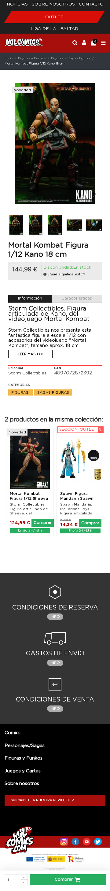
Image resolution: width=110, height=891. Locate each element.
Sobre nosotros (53, 4)
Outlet (54, 17)
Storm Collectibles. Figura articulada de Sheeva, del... (29, 509)
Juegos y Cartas (23, 771)
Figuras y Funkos (23, 758)
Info (55, 616)
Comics (12, 733)
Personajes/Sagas (25, 745)
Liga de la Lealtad (54, 29)
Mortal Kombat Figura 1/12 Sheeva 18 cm (29, 498)
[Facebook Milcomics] (75, 840)
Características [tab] (76, 298)
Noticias (17, 4)
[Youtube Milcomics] (86, 840)
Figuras (20, 392)
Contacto (91, 4)
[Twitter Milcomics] (98, 840)
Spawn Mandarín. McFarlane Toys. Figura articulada (76, 509)
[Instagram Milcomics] (64, 840)
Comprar (64, 880)
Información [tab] (30, 298)
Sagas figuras (53, 392)
